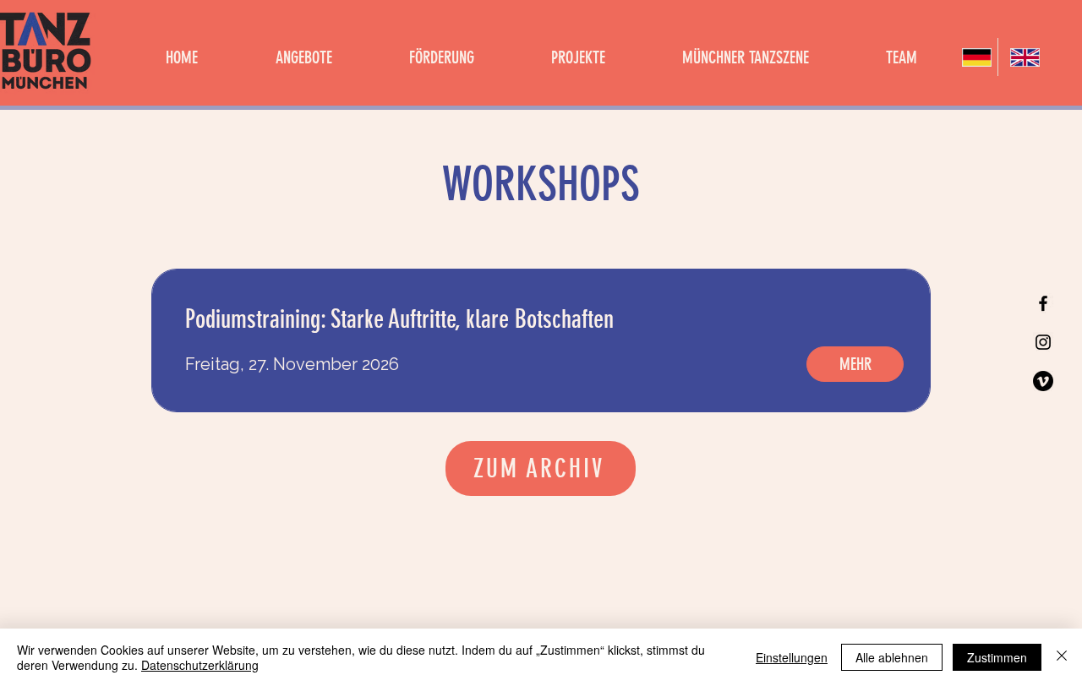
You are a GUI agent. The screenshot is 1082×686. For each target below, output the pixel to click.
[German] (973, 57)
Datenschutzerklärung (200, 664)
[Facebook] (1043, 303)
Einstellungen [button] (792, 657)
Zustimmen (997, 657)
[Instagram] (1043, 342)
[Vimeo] (1043, 381)
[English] (1021, 57)
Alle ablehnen (891, 657)
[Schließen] (1062, 657)
